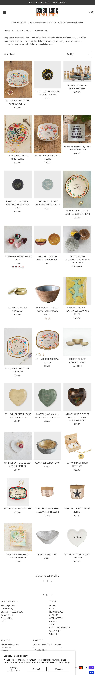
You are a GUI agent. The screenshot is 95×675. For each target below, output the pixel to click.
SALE (51, 624)
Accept (36, 669)
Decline (59, 669)
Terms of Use (7, 618)
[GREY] (46, 318)
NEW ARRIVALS (56, 612)
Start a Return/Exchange (12, 612)
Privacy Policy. (63, 662)
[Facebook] (43, 594)
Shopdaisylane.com (10, 644)
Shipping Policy (8, 605)
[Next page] (51, 581)
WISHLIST (54, 634)
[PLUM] (22, 267)
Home (6, 30)
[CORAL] (16, 267)
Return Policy (7, 609)
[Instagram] (47, 594)
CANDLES (53, 621)
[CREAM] (49, 318)
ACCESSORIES (55, 618)
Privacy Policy (7, 615)
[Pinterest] (51, 594)
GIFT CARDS (55, 631)
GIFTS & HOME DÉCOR (59, 627)
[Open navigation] (4, 12)
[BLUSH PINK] (13, 267)
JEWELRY (53, 615)
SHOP (51, 609)
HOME (52, 605)
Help (3, 621)
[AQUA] (19, 267)
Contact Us (6, 647)
